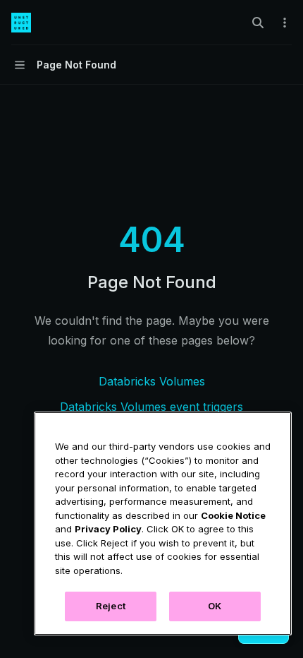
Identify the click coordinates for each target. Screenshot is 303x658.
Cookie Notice (233, 515)
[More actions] (285, 22)
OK (214, 605)
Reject (110, 605)
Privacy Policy (108, 528)
